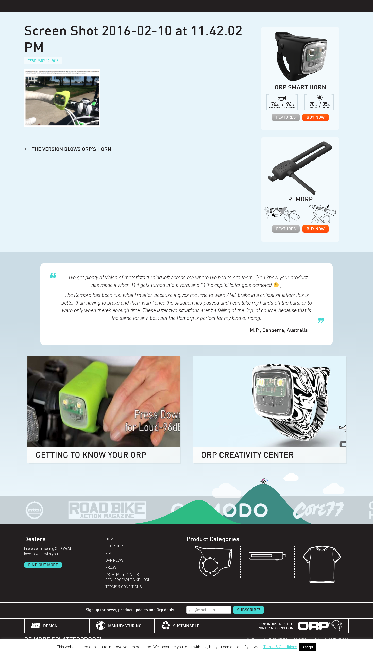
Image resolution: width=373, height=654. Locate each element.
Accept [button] (307, 647)
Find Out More (43, 565)
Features (286, 118)
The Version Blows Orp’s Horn (71, 149)
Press (110, 567)
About (111, 553)
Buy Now (316, 118)
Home (110, 539)
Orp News (114, 560)
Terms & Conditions (123, 587)
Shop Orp (114, 546)
